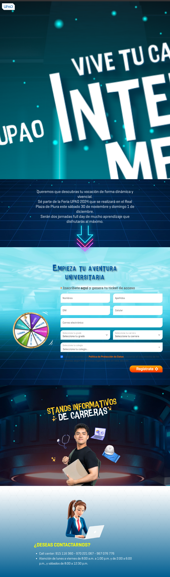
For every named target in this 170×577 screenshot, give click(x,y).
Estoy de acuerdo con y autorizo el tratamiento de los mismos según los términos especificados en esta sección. (111, 358)
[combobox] (111, 347)
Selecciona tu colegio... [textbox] (75, 349)
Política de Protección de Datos (106, 356)
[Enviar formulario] (146, 369)
